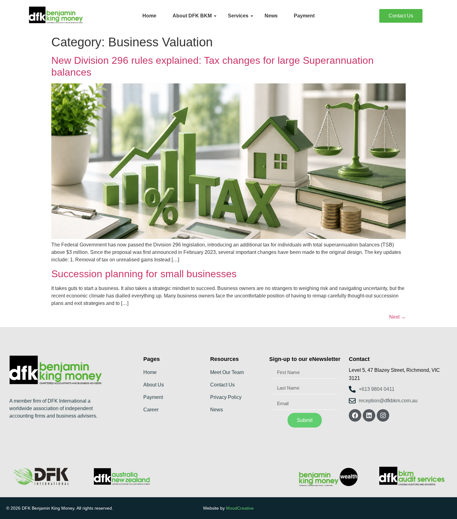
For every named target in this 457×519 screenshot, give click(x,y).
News (271, 15)
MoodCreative (240, 508)
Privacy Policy (226, 397)
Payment (304, 15)
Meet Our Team (227, 372)
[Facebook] (355, 415)
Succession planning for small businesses (144, 273)
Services (238, 15)
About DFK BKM (192, 15)
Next (397, 317)
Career (151, 409)
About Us (153, 384)
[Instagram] (383, 415)
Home (149, 15)
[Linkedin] (369, 415)
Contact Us (222, 384)
